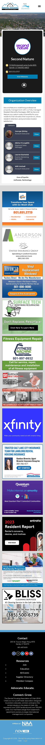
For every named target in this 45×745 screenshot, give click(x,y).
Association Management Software (22, 733)
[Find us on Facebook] (14, 653)
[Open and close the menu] (30, 6)
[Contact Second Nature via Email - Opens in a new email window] (24, 85)
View (37, 134)
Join (24, 665)
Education (24, 669)
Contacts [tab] (11, 125)
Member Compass (24, 681)
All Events (24, 673)
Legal (25, 741)
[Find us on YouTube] (27, 653)
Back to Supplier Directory (13, 28)
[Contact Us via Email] (31, 653)
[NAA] (27, 723)
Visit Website (22, 77)
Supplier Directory (24, 677)
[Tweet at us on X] (18, 653)
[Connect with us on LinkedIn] (22, 653)
